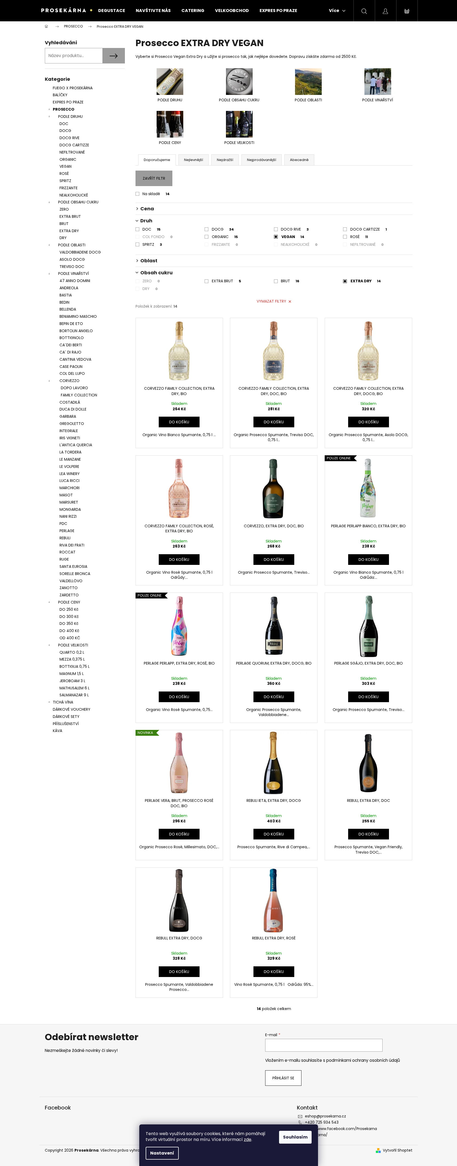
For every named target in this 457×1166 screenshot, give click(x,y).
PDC (63, 523)
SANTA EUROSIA (73, 566)
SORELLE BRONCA (74, 573)
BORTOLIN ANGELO (76, 330)
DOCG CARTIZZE (74, 145)
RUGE (64, 559)
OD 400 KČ (69, 638)
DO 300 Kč (69, 616)
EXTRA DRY (69, 231)
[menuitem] (111, 10)
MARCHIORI (69, 487)
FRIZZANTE (68, 188)
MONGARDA (70, 509)
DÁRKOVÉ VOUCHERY (71, 709)
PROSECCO (63, 109)
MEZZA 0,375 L (72, 659)
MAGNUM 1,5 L (71, 673)
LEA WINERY (69, 473)
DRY (63, 237)
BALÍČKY (60, 95)
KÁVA (57, 730)
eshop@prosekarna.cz (325, 1116)
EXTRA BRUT (70, 216)
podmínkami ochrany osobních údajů (363, 1060)
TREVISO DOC (71, 266)
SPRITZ (65, 180)
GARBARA (67, 416)
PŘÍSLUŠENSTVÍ (66, 723)
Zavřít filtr (154, 178)
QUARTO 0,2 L (71, 652)
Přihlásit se (283, 1078)
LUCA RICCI (69, 480)
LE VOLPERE (69, 466)
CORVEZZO (69, 380)
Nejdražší (225, 159)
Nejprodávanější (261, 159)
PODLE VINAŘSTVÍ (73, 273)
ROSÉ (359, 236)
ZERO (64, 209)
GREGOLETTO (71, 423)
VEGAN (65, 166)
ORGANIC (67, 159)
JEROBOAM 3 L (72, 680)
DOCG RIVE (69, 137)
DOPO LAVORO (74, 388)
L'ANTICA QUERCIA (75, 445)
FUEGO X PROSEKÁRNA (73, 88)
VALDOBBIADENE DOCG (80, 252)
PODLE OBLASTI (71, 245)
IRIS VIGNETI (69, 438)
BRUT (64, 223)
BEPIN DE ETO (71, 323)
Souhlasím (295, 1137)
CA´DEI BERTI (70, 345)
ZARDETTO (69, 595)
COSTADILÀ (69, 402)
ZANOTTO (68, 587)
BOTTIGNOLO (71, 337)
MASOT (66, 495)
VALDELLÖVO (70, 581)
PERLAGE (66, 530)
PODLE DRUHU (70, 116)
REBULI (64, 538)
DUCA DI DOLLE (72, 409)
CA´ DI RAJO (70, 352)
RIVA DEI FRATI (71, 545)
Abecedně (299, 159)
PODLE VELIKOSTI (73, 645)
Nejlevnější (193, 159)
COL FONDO (157, 236)
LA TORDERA (70, 452)
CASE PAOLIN (70, 366)
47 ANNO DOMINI (74, 280)
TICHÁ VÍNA (63, 702)
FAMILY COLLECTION (79, 395)
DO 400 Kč (69, 630)
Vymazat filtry (271, 301)
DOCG (65, 130)
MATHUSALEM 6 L (74, 688)
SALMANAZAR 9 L (74, 695)
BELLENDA (67, 309)
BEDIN (64, 302)
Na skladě (156, 193)
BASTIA (65, 295)
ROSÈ (64, 173)
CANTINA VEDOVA (75, 359)
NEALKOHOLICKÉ (73, 195)
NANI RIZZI (68, 516)
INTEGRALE (68, 430)
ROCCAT (67, 552)
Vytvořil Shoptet (397, 1150)
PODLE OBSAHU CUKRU (78, 202)
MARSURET (68, 502)
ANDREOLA (68, 288)
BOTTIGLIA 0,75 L (74, 666)
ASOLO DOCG (72, 259)
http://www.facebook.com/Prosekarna (341, 1128)
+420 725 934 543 (322, 1122)
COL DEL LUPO (72, 373)
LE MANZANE (70, 459)
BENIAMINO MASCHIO (78, 316)
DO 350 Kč (68, 623)
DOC (63, 123)
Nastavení (162, 1153)
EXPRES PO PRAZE (68, 102)
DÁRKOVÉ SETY (66, 716)
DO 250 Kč (68, 609)
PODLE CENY (69, 602)
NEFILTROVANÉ (72, 152)
